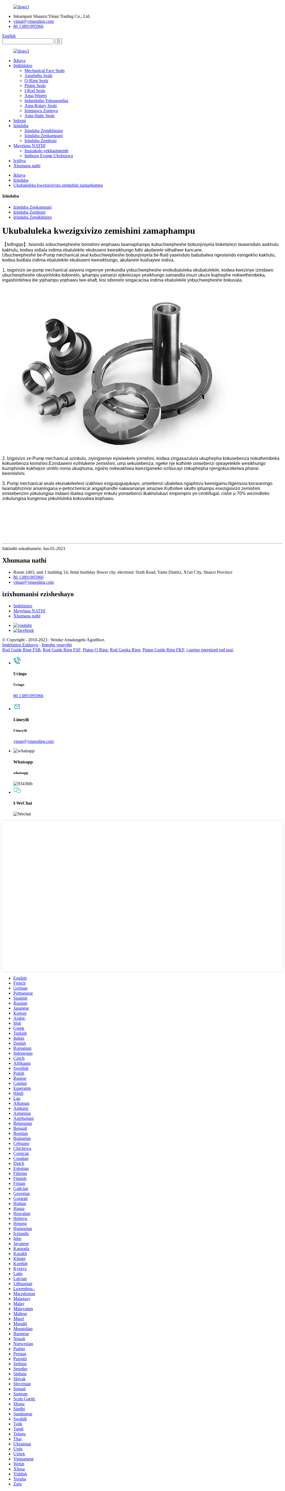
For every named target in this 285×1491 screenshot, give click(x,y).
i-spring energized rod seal (209, 649)
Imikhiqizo (22, 65)
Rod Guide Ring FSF (61, 649)
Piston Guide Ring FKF (163, 649)
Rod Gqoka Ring (125, 649)
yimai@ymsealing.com (33, 21)
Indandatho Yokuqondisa (46, 100)
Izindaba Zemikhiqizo (43, 130)
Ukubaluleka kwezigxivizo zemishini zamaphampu (58, 185)
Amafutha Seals (38, 75)
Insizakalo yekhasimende (46, 150)
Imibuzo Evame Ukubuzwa (48, 155)
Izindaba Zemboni (40, 140)
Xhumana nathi (26, 165)
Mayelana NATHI (29, 145)
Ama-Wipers (35, 95)
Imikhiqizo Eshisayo (20, 644)
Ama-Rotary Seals (40, 105)
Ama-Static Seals (39, 115)
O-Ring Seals (36, 80)
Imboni (19, 120)
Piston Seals (35, 85)
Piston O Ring (95, 649)
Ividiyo (19, 160)
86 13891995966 (28, 26)
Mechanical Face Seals (44, 70)
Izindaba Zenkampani (43, 135)
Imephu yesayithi (57, 644)
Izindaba (20, 125)
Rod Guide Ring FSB (21, 649)
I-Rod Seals (34, 90)
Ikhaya (19, 60)
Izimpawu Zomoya (41, 110)
